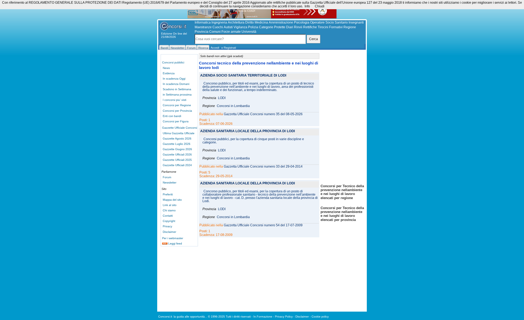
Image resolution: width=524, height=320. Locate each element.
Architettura (236, 22)
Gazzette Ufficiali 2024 (177, 165)
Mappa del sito (172, 199)
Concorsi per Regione (177, 105)
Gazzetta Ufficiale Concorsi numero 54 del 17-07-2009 (263, 225)
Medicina (261, 22)
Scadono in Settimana (177, 89)
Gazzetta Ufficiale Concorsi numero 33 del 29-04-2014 (263, 166)
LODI (222, 98)
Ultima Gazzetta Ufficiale (178, 133)
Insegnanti (356, 22)
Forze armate (231, 31)
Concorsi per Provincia (177, 110)
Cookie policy (320, 316)
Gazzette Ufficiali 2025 (177, 159)
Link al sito (169, 205)
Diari (289, 27)
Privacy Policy (284, 316)
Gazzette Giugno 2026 (177, 149)
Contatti (168, 215)
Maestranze (203, 27)
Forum (167, 177)
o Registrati (228, 47)
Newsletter (169, 182)
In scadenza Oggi (174, 78)
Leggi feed (174, 243)
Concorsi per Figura (176, 121)
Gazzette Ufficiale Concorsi (179, 127)
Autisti (228, 27)
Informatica (203, 22)
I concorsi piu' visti (174, 99)
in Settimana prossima (177, 94)
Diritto (249, 22)
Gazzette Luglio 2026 (176, 143)
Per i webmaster (172, 238)
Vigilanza (240, 27)
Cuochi (217, 27)
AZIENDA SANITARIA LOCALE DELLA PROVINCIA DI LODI (247, 131)
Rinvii (298, 27)
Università (249, 31)
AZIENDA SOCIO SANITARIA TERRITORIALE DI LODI (243, 75)
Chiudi (319, 6)
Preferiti (168, 194)
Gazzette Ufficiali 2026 (177, 154)
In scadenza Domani (176, 84)
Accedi (215, 47)
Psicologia (301, 22)
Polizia (253, 27)
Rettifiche (310, 27)
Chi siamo (169, 210)
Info (307, 6)
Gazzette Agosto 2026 (177, 138)
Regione (349, 27)
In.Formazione (262, 316)
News (166, 68)
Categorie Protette (272, 27)
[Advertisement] (342, 116)
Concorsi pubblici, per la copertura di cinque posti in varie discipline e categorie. (253, 140)
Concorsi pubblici (173, 62)
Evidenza (169, 73)
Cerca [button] (313, 39)
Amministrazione (281, 22)
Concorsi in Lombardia (233, 106)
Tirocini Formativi (330, 27)
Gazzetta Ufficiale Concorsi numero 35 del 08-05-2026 (263, 114)
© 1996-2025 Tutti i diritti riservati (229, 316)
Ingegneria (219, 22)
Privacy (167, 226)
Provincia (201, 31)
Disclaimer (169, 231)
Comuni (215, 31)
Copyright (169, 221)
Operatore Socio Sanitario (329, 22)
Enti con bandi (172, 116)
